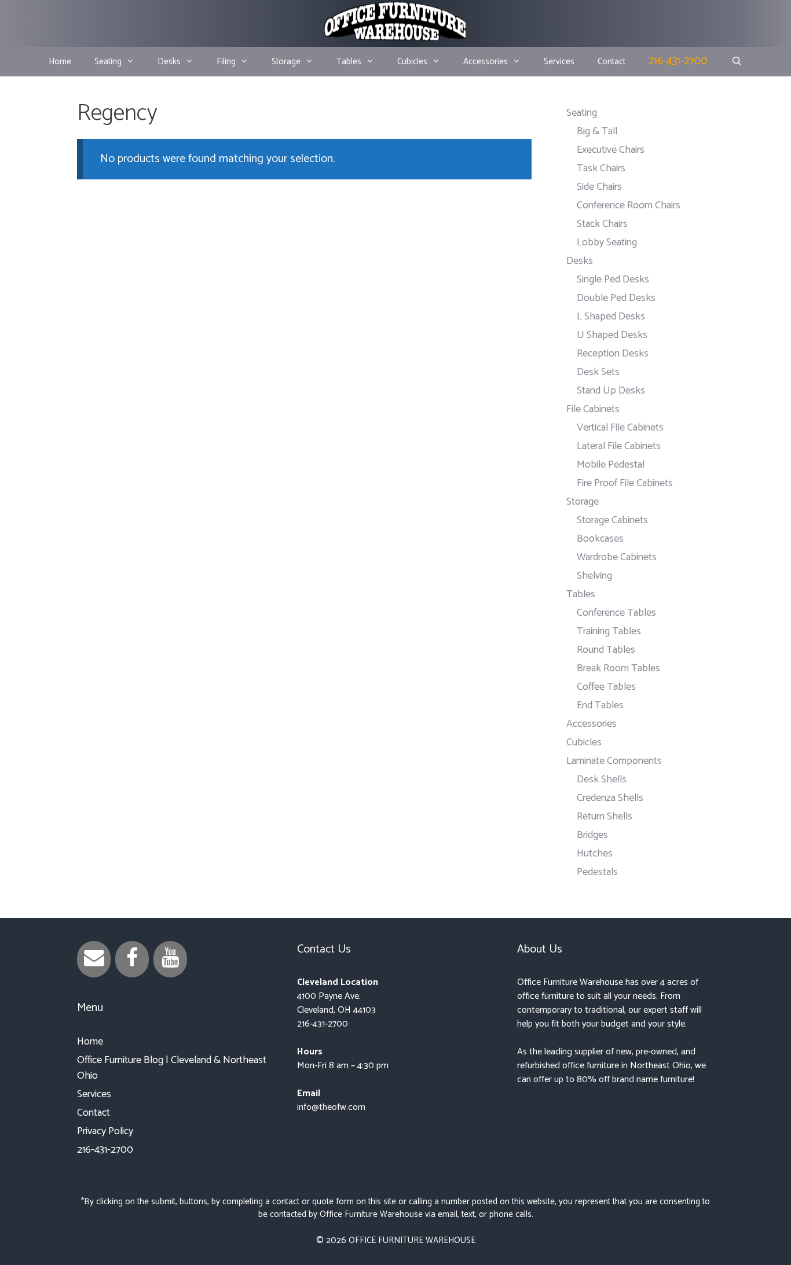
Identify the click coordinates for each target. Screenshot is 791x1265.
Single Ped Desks (613, 279)
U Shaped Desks (612, 335)
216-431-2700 (678, 61)
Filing (226, 61)
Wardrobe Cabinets (617, 557)
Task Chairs (601, 168)
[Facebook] (132, 959)
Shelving (594, 575)
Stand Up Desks (611, 390)
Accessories (485, 61)
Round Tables (606, 650)
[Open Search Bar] (736, 61)
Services (559, 61)
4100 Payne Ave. (329, 996)
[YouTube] (170, 959)
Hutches (595, 853)
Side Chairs (599, 187)
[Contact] (94, 959)
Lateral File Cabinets (619, 446)
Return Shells (604, 816)
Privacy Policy (105, 1131)
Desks (169, 61)
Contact (611, 61)
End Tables (600, 705)
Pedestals (597, 872)
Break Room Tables (618, 668)
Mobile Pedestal (610, 464)
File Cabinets (593, 409)
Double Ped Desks (616, 298)
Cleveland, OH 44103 (336, 1010)
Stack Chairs (602, 224)
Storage (286, 61)
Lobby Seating (607, 242)
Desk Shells (602, 779)
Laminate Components (614, 761)
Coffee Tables (606, 687)
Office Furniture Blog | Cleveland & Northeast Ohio (171, 1067)
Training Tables (609, 631)
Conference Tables (616, 613)
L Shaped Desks (611, 316)
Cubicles (412, 61)
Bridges (592, 835)
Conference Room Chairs (628, 205)
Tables (348, 61)
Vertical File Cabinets (620, 427)
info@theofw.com (331, 1107)
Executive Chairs (610, 150)
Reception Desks (613, 353)
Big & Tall (597, 131)
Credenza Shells (610, 798)
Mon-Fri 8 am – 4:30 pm (343, 1065)
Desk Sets (598, 372)
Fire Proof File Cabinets (625, 483)
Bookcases (600, 538)
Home (60, 61)
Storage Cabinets (612, 520)
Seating (108, 61)
